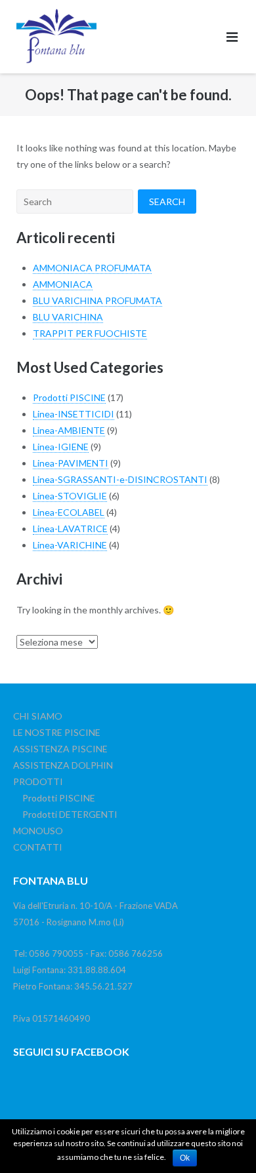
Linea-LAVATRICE (70, 528)
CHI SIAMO (37, 715)
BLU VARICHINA (68, 316)
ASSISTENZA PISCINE (60, 748)
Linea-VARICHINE (70, 544)
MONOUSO (38, 830)
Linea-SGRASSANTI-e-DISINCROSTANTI (120, 479)
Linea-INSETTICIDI (73, 413)
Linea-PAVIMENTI (70, 463)
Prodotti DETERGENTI (69, 814)
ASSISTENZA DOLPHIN (63, 765)
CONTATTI (37, 847)
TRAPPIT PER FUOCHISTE (90, 333)
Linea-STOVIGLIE (70, 495)
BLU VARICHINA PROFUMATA (97, 300)
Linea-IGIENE (61, 446)
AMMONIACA (63, 284)
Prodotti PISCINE (69, 397)
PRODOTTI (38, 781)
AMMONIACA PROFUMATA (92, 267)
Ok (185, 1158)
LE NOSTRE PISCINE (56, 732)
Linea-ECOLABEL (68, 512)
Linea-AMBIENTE (69, 430)
